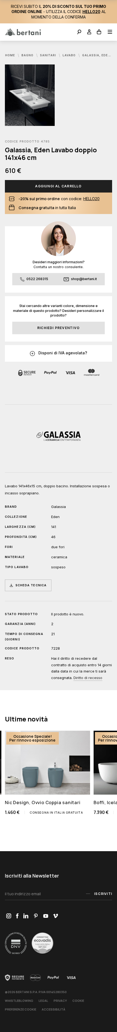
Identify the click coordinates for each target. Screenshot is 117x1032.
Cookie (78, 1001)
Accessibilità (53, 1009)
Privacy (60, 1001)
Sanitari (48, 55)
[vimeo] (55, 916)
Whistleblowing (19, 1001)
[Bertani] (23, 32)
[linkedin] (26, 916)
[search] (79, 32)
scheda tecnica (31, 585)
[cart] (99, 32)
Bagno (28, 55)
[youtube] (45, 916)
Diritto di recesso (87, 677)
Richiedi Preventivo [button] (58, 328)
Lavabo (70, 55)
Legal (43, 1001)
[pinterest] (35, 916)
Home (10, 55)
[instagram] (8, 916)
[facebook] (17, 916)
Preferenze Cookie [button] (20, 1009)
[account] (89, 32)
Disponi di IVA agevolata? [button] (62, 353)
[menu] (108, 32)
